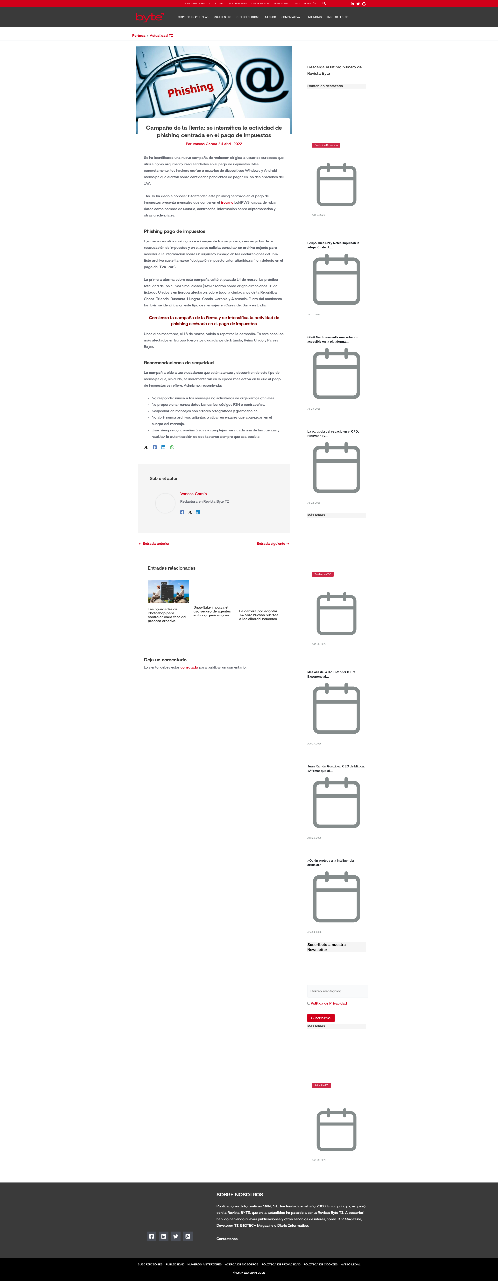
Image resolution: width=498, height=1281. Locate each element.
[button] (324, 4)
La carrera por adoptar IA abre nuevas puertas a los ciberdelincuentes (258, 615)
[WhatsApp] (172, 447)
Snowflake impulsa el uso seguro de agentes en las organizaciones (212, 611)
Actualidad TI (161, 36)
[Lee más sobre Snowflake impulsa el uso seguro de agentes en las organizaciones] (214, 591)
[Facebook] (155, 447)
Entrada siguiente (273, 543)
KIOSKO (219, 4)
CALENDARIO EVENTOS (196, 4)
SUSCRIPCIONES (150, 1264)
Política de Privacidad (329, 1003)
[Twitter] (358, 4)
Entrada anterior (154, 543)
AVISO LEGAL (350, 1264)
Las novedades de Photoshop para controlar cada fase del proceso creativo (167, 615)
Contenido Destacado (326, 145)
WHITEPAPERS (238, 4)
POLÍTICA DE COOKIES (321, 1264)
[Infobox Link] (336, 70)
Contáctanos (227, 1239)
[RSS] (188, 1236)
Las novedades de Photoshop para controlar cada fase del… (333, 1097)
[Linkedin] (163, 447)
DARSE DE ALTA (261, 4)
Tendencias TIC (323, 574)
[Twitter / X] (146, 447)
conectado (189, 667)
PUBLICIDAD (282, 4)
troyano (227, 202)
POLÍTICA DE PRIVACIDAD (281, 1264)
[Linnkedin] (352, 4)
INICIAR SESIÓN (305, 4)
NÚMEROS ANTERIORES (205, 1264)
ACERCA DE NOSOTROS (242, 1264)
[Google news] (364, 4)
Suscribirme (321, 1018)
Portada (139, 36)
